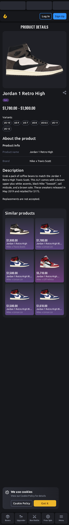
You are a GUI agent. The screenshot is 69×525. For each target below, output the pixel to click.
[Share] (64, 93)
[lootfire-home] (5, 16)
